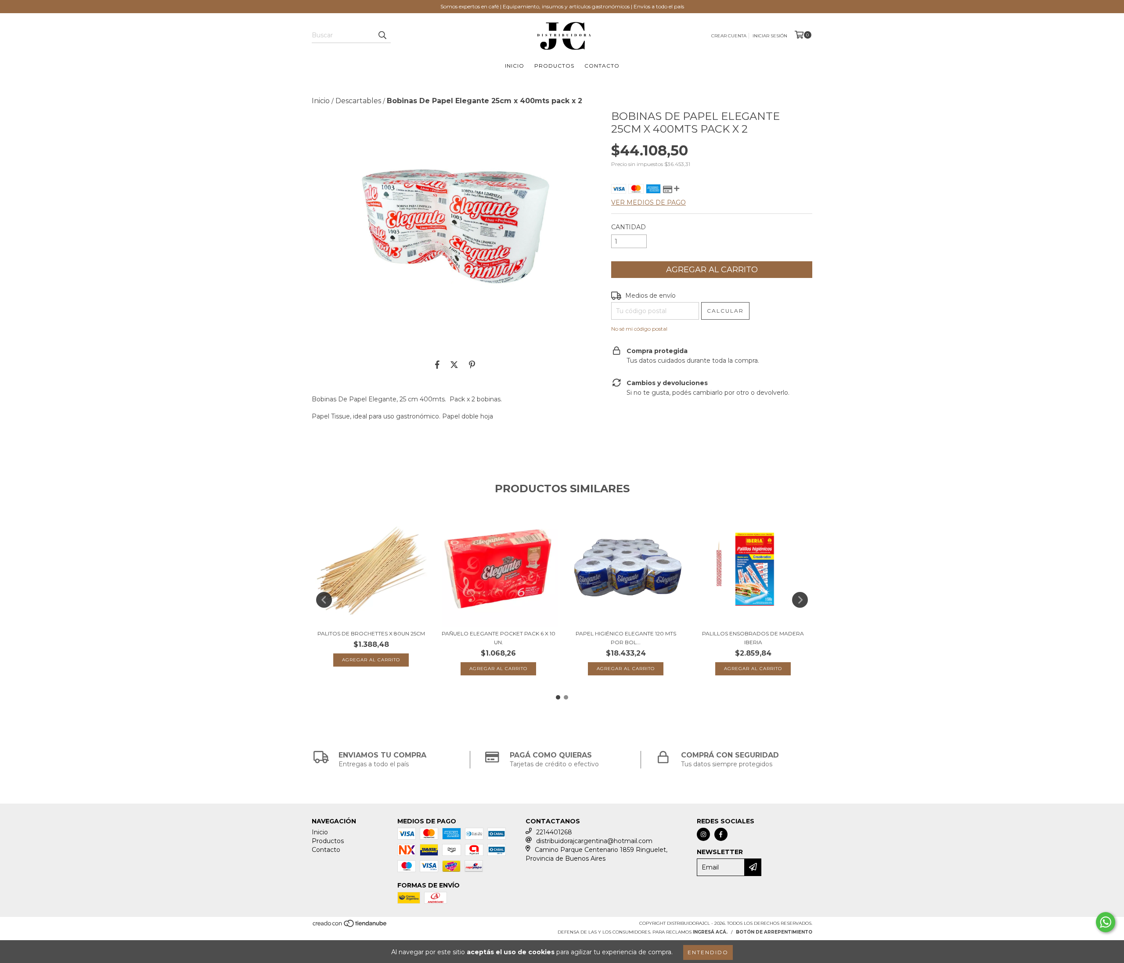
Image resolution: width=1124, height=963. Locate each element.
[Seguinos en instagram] (703, 834)
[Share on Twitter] (454, 364)
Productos (554, 65)
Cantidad (628, 227)
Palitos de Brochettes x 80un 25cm (371, 633)
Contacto (602, 65)
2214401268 (554, 832)
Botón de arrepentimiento (774, 932)
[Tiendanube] (350, 926)
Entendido (708, 952)
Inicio (514, 65)
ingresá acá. (710, 932)
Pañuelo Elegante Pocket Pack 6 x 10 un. (498, 638)
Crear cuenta (728, 36)
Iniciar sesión (770, 36)
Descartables (358, 101)
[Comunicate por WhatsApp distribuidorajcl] (1105, 922)
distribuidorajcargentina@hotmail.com (594, 841)
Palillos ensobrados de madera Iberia (753, 638)
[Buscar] (382, 35)
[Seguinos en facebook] (721, 834)
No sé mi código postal (639, 328)
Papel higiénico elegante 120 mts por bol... (626, 638)
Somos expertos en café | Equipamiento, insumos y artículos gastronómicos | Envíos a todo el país (562, 6)
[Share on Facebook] (437, 364)
